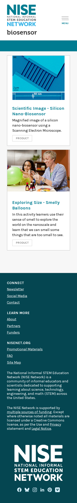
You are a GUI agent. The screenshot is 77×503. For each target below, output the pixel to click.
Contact (13, 302)
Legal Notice (41, 428)
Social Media (17, 296)
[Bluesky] (27, 490)
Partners (13, 326)
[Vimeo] (57, 490)
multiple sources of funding (29, 412)
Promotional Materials (25, 349)
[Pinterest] (50, 490)
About (11, 319)
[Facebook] (19, 490)
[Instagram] (35, 490)
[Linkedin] (42, 490)
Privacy (55, 424)
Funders (13, 332)
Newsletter (15, 289)
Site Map (14, 362)
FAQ (10, 356)
